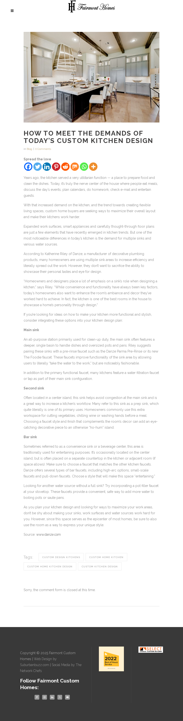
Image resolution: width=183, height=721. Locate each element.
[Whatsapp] (84, 166)
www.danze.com (48, 534)
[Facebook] (28, 166)
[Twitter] (37, 166)
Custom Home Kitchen (106, 557)
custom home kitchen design (49, 566)
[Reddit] (65, 166)
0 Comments (43, 149)
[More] (93, 166)
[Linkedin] (47, 166)
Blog (29, 149)
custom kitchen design (100, 566)
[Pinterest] (56, 166)
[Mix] (75, 166)
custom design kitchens (61, 557)
